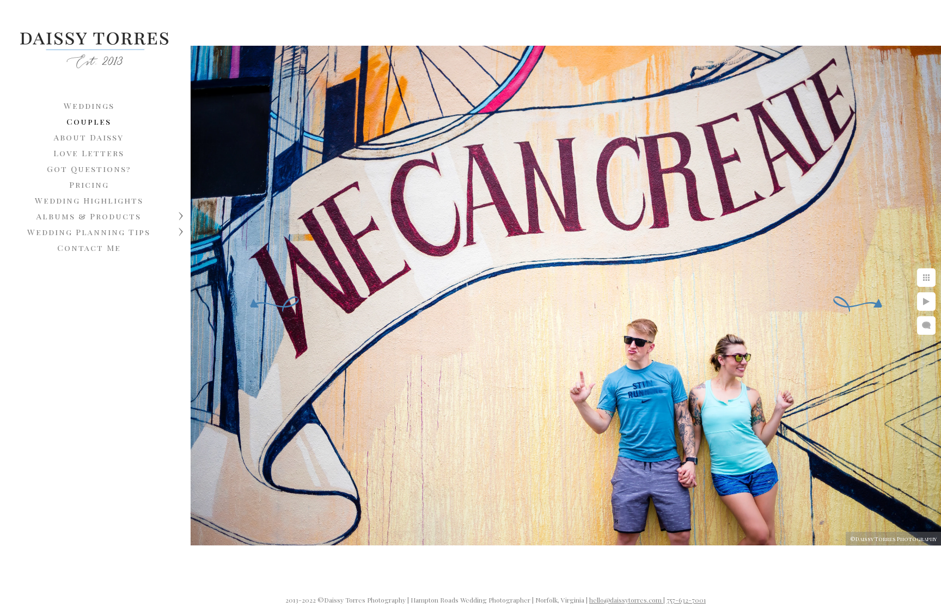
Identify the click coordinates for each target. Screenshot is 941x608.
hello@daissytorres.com (626, 599)
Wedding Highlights (89, 200)
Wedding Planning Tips (88, 231)
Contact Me (89, 247)
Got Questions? (89, 168)
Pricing (89, 184)
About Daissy (89, 137)
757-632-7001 (686, 599)
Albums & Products (88, 216)
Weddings (89, 105)
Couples (88, 121)
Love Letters (88, 153)
